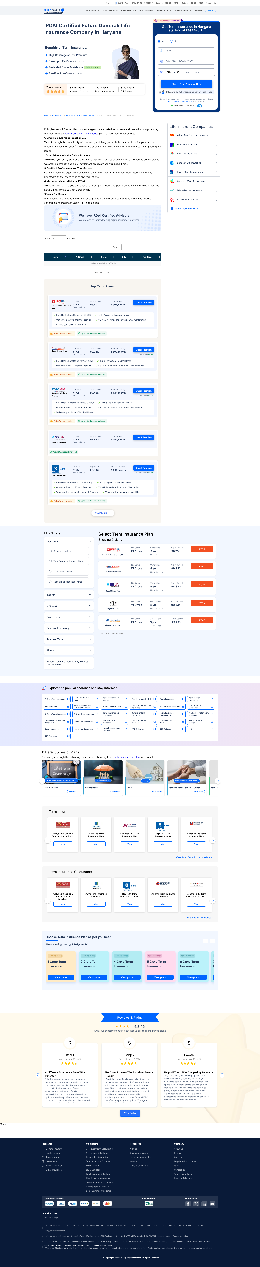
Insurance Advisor (53, 729)
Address (80, 257)
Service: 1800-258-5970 (167, 3)
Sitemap (178, 1153)
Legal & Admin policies (185, 1161)
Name (55, 257)
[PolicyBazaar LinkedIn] (204, 1203)
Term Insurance (167, 699)
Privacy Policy (174, 101)
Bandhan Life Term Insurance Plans (196, 834)
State (104, 257)
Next (109, 272)
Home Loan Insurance (83, 729)
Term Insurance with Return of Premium (82, 706)
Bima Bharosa (55, 1218)
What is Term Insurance (170, 706)
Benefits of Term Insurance (138, 714)
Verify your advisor (183, 1174)
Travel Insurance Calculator (99, 1182)
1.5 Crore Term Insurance (166, 721)
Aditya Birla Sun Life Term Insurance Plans (62, 834)
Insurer (51, 594)
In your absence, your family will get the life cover (67, 663)
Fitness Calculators (99, 1153)
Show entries (59, 238)
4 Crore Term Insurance (123, 964)
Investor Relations (183, 1178)
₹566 (202, 620)
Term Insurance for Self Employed (55, 721)
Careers (178, 1157)
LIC (190, 729)
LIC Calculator (51, 736)
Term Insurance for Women (111, 699)
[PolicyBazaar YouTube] (212, 1203)
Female (178, 41)
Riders (50, 650)
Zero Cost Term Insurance (195, 721)
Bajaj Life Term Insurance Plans (163, 834)
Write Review (130, 1113)
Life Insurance (57, 115)
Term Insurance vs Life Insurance (141, 706)
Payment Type (55, 639)
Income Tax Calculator (97, 1157)
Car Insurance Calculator (98, 1186)
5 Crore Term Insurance (55, 714)
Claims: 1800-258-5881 (192, 3)
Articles (133, 1148)
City (124, 257)
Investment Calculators (101, 1148)
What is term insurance (198, 917)
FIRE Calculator (138, 729)
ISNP (176, 1165)
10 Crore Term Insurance (109, 721)
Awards (133, 1161)
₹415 (202, 602)
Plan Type (52, 541)
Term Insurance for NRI (141, 699)
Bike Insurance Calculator (98, 1191)
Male (164, 41)
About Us (178, 1148)
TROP (129, 787)
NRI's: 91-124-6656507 (142, 3)
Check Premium (144, 302)
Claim (108, 3)
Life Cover (52, 605)
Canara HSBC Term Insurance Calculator (196, 895)
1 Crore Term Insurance (55, 699)
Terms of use (187, 101)
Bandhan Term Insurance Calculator (163, 895)
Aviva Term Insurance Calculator (96, 895)
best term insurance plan (125, 757)
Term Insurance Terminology (167, 714)
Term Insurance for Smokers (140, 721)
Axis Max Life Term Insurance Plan (129, 834)
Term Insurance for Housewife (111, 714)
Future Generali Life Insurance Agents (80, 115)
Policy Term (53, 616)
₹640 (202, 566)
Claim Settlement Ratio (84, 721)
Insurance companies (140, 1157)
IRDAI (44, 1218)
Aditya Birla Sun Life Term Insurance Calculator (63, 896)
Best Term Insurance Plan (83, 699)
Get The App (123, 3)
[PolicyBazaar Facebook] (188, 1203)
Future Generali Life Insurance (81, 133)
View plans (61, 977)
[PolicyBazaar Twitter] (196, 1203)
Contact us (179, 1169)
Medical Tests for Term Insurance (199, 714)
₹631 (202, 584)
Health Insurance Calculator (99, 1178)
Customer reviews (139, 1153)
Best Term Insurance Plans (197, 857)
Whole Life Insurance (112, 706)
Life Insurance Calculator (195, 706)
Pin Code (147, 257)
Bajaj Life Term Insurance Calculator (129, 895)
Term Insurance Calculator (195, 699)
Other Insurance (54, 1169)
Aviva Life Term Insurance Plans (96, 834)
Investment (51, 1161)
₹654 (202, 549)
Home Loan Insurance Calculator (112, 729)
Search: (117, 247)
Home (46, 115)
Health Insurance (54, 1165)
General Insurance (55, 1148)
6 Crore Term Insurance (189, 964)
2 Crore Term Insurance (84, 714)
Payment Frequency (58, 628)
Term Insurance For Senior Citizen (184, 787)
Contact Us (211, 3)
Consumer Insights (139, 1165)
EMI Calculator (166, 729)
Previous (98, 272)
